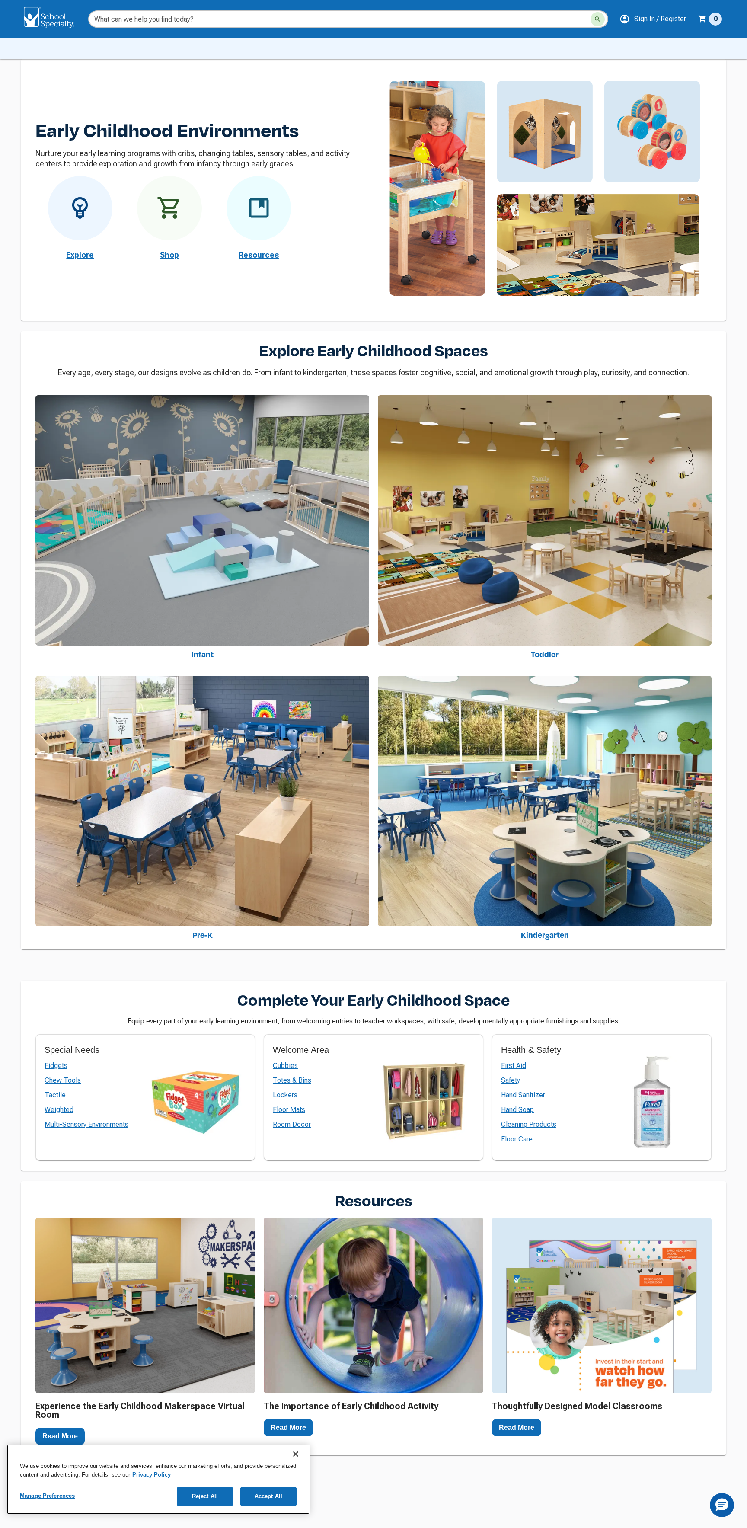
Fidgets (56, 1065)
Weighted (59, 1110)
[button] (652, 19)
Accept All (268, 1496)
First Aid (513, 1065)
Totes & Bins (292, 1080)
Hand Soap (517, 1110)
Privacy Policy (151, 1474)
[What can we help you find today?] (598, 19)
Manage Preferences (47, 1496)
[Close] (295, 1454)
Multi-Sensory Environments (86, 1124)
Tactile (55, 1095)
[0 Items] (702, 19)
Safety (510, 1080)
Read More (60, 1436)
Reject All (205, 1496)
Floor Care (517, 1139)
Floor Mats (289, 1110)
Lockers (285, 1095)
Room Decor (292, 1124)
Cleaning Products (528, 1124)
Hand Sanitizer (523, 1095)
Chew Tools (63, 1080)
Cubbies (285, 1065)
